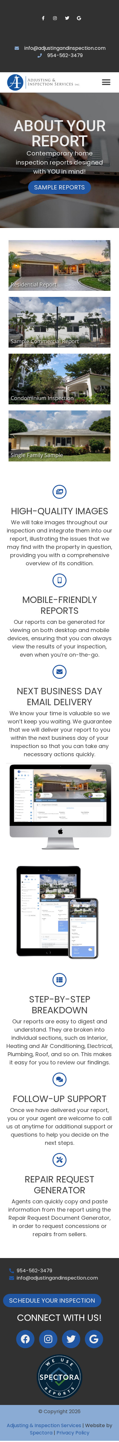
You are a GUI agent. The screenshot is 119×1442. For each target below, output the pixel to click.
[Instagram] (55, 18)
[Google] (79, 18)
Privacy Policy (72, 1432)
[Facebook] (25, 1339)
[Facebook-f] (43, 18)
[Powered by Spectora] (59, 1398)
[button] (106, 82)
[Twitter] (67, 18)
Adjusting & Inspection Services (44, 1425)
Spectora (41, 1432)
